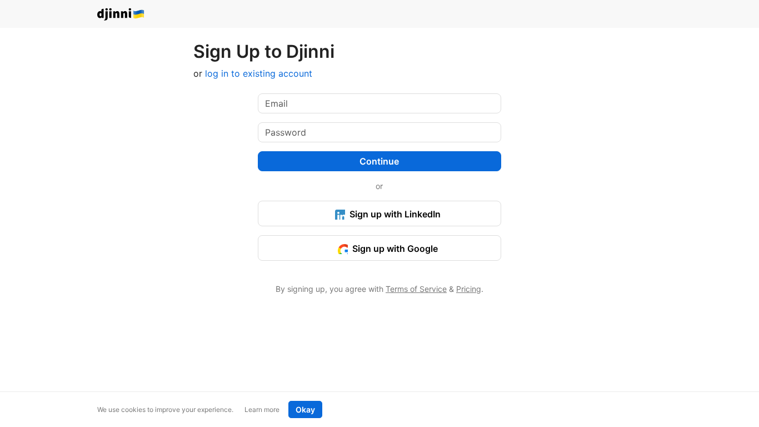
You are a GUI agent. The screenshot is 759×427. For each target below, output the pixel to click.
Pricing (468, 289)
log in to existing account (258, 73)
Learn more (261, 409)
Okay (305, 409)
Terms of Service (416, 289)
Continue (379, 161)
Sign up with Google (394, 248)
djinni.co (121, 15)
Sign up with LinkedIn (394, 214)
